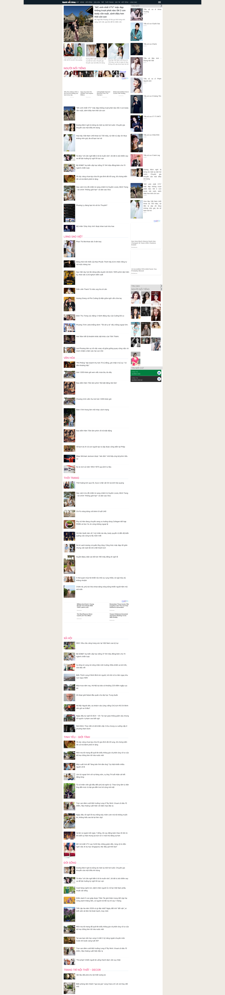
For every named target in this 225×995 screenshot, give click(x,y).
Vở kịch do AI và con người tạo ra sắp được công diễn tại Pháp (100, 441)
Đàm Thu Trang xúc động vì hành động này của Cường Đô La (100, 310)
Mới (77, 2)
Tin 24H (135, 277)
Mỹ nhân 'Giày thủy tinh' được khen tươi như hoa (95, 220)
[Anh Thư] (80, 74)
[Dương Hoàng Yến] (122, 76)
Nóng (82, 2)
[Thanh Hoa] (107, 74)
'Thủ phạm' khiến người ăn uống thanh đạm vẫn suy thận (98, 941)
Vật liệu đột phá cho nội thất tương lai (91, 956)
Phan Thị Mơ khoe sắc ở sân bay (89, 235)
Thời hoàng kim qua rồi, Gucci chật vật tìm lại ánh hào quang (100, 477)
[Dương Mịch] (66, 74)
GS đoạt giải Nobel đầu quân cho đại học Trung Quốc (97, 676)
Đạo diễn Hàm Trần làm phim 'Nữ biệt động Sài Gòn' (96, 377)
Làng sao (133, 2)
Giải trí (117, 2)
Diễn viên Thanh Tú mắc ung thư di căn (91, 283)
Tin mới (135, 6)
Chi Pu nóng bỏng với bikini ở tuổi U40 (91, 505)
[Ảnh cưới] (122, 72)
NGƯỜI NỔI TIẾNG (140, 280)
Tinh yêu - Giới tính (77, 718)
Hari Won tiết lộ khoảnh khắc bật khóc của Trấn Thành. (97, 330)
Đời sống (89, 2)
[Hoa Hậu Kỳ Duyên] (75, 74)
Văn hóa (97, 2)
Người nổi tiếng (75, 68)
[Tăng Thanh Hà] (71, 74)
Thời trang (109, 2)
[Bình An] (115, 74)
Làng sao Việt (73, 230)
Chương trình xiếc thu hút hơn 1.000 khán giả (93, 393)
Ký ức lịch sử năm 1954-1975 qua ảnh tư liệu (93, 461)
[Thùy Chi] (91, 74)
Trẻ (102, 2)
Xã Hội (68, 619)
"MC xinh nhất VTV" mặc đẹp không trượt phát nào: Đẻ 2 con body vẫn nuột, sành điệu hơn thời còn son (110, 12)
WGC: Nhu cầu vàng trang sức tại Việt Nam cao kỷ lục (97, 624)
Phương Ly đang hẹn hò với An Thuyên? (91, 199)
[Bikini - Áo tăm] (96, 74)
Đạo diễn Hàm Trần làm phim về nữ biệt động (94, 425)
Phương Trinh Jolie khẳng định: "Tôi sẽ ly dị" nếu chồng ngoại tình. (102, 319)
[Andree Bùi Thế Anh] (86, 74)
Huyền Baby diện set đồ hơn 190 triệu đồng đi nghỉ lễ (97, 551)
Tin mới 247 (137, 359)
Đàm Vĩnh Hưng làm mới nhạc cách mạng (92, 404)
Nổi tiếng (124, 2)
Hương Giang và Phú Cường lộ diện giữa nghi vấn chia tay (99, 292)
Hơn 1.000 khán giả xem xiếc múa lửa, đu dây (94, 366)
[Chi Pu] (100, 74)
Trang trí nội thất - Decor (82, 951)
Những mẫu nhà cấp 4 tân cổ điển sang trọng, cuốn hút (98, 980)
